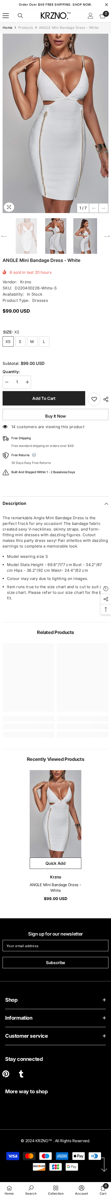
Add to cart (43, 398)
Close (106, 5)
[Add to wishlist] (94, 399)
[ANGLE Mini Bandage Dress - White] (55, 814)
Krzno (25, 281)
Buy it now (55, 416)
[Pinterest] (6, 1074)
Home (7, 27)
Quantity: (11, 371)
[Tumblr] (21, 1074)
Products (25, 27)
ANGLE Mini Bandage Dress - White (55, 887)
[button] (93, 208)
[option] (55, 123)
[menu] (6, 16)
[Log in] (90, 16)
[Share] (104, 399)
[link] (28, 726)
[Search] (20, 16)
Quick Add (55, 863)
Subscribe (55, 962)
